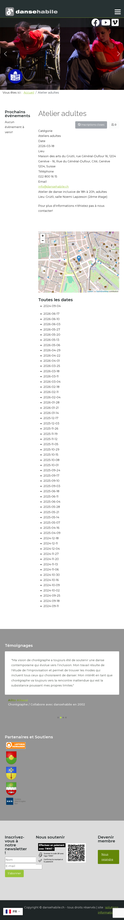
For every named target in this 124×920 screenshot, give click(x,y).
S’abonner (14, 873)
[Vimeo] (115, 22)
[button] (118, 12)
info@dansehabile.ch (53, 186)
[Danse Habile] (31, 11)
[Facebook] (95, 22)
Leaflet (90, 291)
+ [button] (43, 236)
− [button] (43, 241)
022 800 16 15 (47, 176)
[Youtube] (105, 22)
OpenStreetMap (102, 291)
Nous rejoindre (107, 857)
